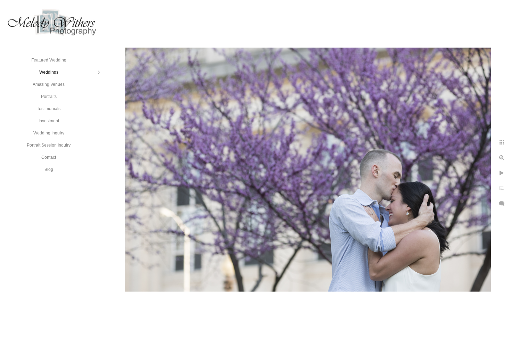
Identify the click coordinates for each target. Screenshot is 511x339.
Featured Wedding (48, 60)
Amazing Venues (49, 84)
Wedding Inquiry (48, 133)
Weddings (48, 72)
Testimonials (48, 108)
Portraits (49, 96)
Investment (49, 120)
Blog (48, 169)
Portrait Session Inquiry (49, 145)
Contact (48, 157)
